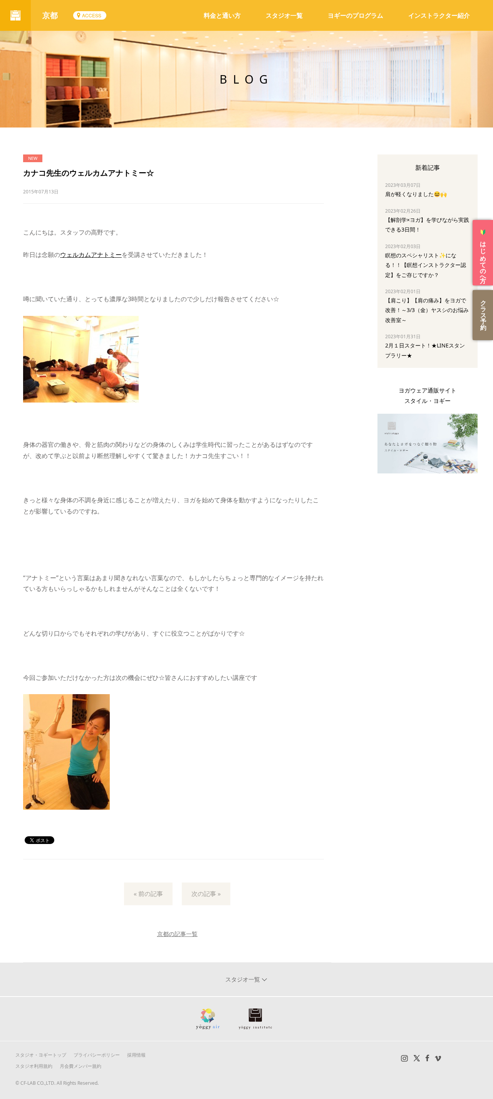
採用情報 (136, 1055)
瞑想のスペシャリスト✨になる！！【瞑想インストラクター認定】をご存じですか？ (425, 265)
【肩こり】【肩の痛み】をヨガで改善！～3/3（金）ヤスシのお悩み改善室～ (427, 310)
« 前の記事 (148, 893)
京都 (50, 15)
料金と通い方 (222, 15)
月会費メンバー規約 (80, 1066)
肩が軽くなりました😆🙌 (416, 194)
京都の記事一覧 (177, 934)
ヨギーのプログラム (355, 15)
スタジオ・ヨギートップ (40, 1055)
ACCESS (91, 15)
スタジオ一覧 (284, 15)
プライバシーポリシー (97, 1055)
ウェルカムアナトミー (91, 254)
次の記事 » (206, 893)
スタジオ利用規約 (33, 1066)
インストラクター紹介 (439, 15)
